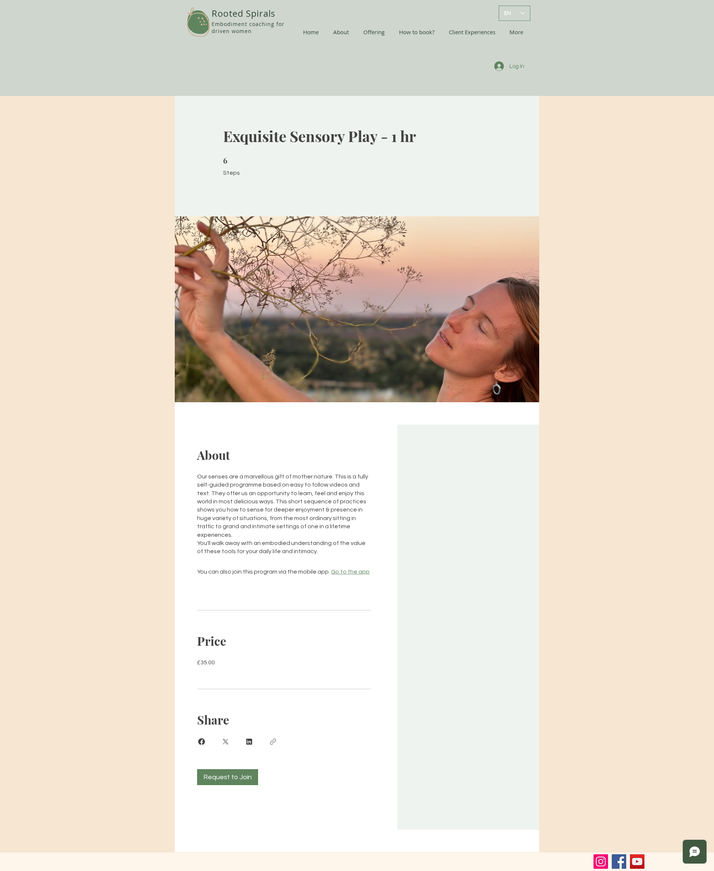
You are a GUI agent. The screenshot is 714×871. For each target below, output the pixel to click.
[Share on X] (225, 741)
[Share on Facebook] (201, 741)
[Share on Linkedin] (249, 741)
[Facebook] (619, 861)
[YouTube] (637, 861)
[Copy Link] (272, 741)
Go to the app (350, 572)
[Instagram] (601, 861)
